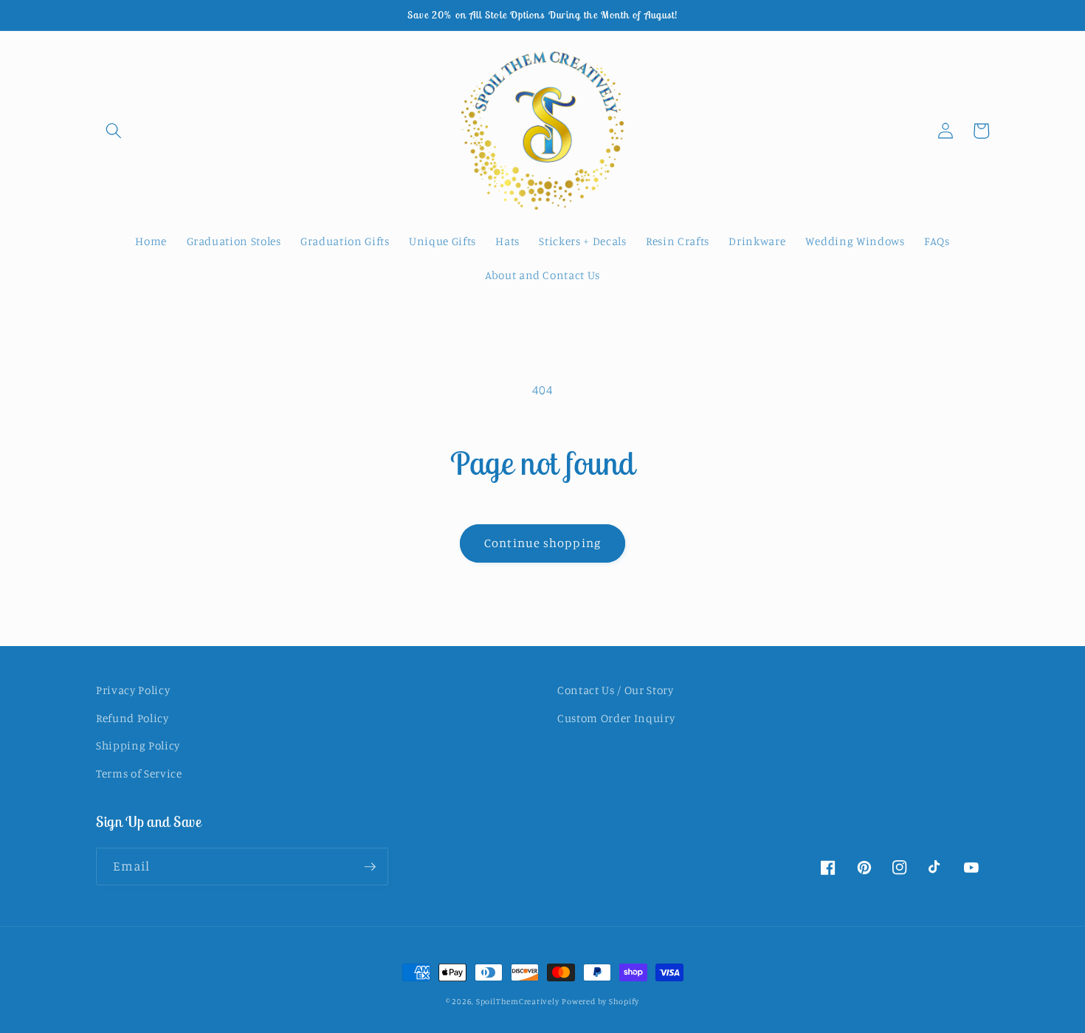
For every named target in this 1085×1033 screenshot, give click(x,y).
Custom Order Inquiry (616, 718)
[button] (113, 130)
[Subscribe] (370, 867)
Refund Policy (132, 718)
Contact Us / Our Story (615, 690)
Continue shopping (542, 542)
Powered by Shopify (600, 1001)
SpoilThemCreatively (517, 1001)
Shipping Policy (138, 745)
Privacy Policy (133, 690)
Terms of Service (139, 773)
